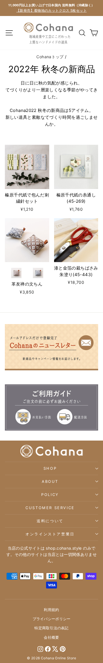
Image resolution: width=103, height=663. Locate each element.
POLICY (50, 494)
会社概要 (51, 637)
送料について (50, 521)
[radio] (16, 273)
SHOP (50, 468)
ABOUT (50, 481)
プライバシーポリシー (52, 618)
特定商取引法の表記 (51, 628)
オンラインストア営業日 (50, 534)
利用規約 (51, 609)
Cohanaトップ (50, 56)
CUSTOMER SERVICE (50, 507)
